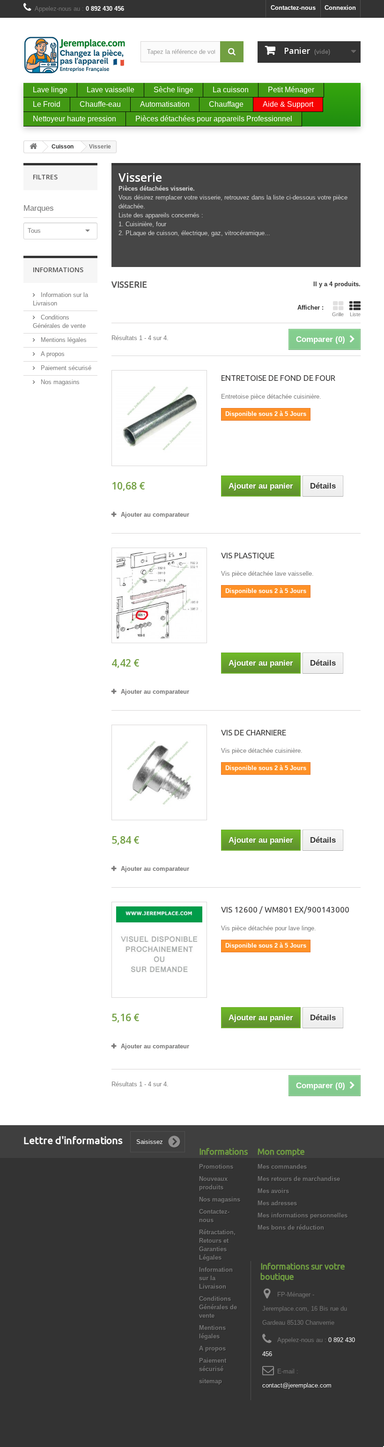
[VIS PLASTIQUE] (159, 595)
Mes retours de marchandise (299, 1178)
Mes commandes (282, 1166)
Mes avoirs (273, 1191)
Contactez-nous (293, 7)
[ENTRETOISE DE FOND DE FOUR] (159, 418)
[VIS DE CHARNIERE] (159, 772)
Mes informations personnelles (302, 1215)
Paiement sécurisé (65, 367)
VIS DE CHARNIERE (253, 732)
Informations (58, 269)
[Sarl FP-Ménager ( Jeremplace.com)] (74, 55)
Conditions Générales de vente (218, 1307)
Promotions (216, 1166)
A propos (52, 353)
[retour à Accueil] (33, 147)
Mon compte (281, 1151)
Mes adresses (277, 1203)
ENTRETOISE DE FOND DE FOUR (278, 377)
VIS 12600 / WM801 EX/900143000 (285, 909)
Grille (338, 314)
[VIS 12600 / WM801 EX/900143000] (159, 949)
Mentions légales (63, 339)
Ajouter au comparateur (155, 514)
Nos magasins (59, 382)
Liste (355, 314)
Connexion (340, 7)
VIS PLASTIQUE (247, 555)
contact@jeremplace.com (297, 1385)
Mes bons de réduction (291, 1227)
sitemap (210, 1381)
